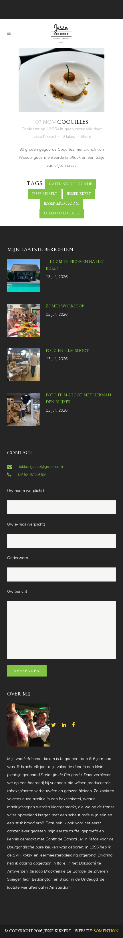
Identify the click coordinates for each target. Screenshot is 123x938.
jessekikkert (79, 194)
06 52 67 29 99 (31, 474)
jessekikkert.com (61, 204)
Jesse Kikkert (44, 136)
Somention (106, 931)
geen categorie (78, 128)
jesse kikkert (44, 194)
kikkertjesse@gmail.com (41, 466)
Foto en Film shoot (67, 350)
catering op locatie (70, 184)
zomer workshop (65, 306)
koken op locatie (61, 213)
